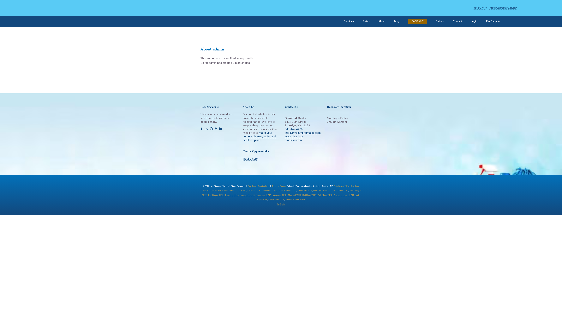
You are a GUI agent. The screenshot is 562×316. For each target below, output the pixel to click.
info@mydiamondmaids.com (503, 8)
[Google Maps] (216, 128)
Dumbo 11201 (342, 190)
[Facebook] (202, 128)
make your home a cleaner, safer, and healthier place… (259, 136)
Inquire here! (250, 158)
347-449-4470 (480, 8)
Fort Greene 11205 (216, 195)
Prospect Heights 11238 (344, 195)
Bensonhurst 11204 (215, 190)
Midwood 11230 (294, 195)
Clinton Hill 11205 (305, 190)
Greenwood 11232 (263, 195)
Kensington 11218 (279, 195)
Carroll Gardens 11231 (287, 190)
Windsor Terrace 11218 (295, 200)
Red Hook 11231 (309, 195)
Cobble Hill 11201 (269, 190)
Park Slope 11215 (324, 195)
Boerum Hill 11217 (231, 190)
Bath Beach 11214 (341, 186)
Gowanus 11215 (232, 195)
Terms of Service (279, 186)
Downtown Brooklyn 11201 (324, 190)
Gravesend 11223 (247, 195)
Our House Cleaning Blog (258, 186)
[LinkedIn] (220, 128)
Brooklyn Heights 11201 (251, 190)
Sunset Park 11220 (276, 200)
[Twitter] (206, 128)
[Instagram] (211, 128)
